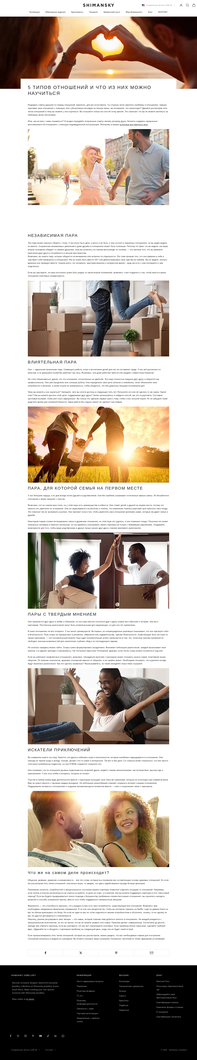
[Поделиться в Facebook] (45, 953)
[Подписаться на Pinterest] (33, 1035)
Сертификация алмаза (167, 1002)
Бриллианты (77, 12)
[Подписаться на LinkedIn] (55, 1035)
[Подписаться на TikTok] (48, 1035)
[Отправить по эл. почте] (151, 953)
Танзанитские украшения (131, 986)
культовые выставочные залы (134, 124)
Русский (49, 1050)
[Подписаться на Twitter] (18, 1035)
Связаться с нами (85, 1008)
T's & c (80, 996)
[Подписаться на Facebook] (10, 1035)
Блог (150, 12)
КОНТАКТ (163, 12)
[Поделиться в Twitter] (80, 953)
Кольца (122, 991)
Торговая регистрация (87, 1013)
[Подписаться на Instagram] (25, 1035)
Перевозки (82, 986)
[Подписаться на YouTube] (40, 1035)
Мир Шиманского (134, 12)
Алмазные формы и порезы (169, 1007)
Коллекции (34, 12)
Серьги (122, 996)
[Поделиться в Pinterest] (116, 953)
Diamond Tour (162, 981)
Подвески (123, 1005)
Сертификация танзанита (168, 1017)
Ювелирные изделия (55, 12)
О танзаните (162, 1012)
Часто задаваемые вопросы (90, 981)
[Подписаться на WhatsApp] (63, 1035)
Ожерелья (124, 1010)
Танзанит (93, 12)
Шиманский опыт (112, 12)
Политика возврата (86, 991)
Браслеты (123, 1000)
